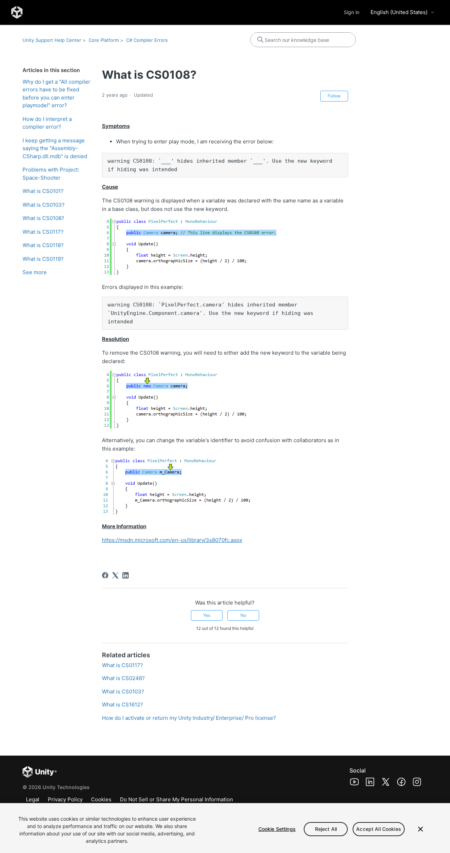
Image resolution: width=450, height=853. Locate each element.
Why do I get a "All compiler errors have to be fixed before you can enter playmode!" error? (56, 93)
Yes (206, 615)
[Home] (16, 12)
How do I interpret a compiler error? (47, 123)
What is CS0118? (43, 245)
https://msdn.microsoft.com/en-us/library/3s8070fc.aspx (172, 540)
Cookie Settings (277, 829)
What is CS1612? (122, 704)
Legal (32, 799)
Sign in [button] (351, 12)
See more (34, 272)
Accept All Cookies (378, 829)
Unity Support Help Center (51, 40)
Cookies (101, 799)
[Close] (420, 829)
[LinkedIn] (125, 575)
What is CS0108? (43, 218)
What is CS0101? (43, 191)
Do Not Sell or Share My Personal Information (176, 799)
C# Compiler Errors (147, 40)
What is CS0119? (43, 259)
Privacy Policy (65, 799)
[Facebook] (105, 575)
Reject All (326, 829)
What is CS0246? (123, 678)
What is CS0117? (43, 231)
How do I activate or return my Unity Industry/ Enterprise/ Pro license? (189, 718)
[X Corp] (115, 575)
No (243, 615)
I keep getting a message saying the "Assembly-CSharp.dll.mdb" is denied (54, 148)
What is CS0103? (43, 204)
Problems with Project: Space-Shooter (50, 173)
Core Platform (104, 40)
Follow (334, 95)
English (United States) (399, 12)
